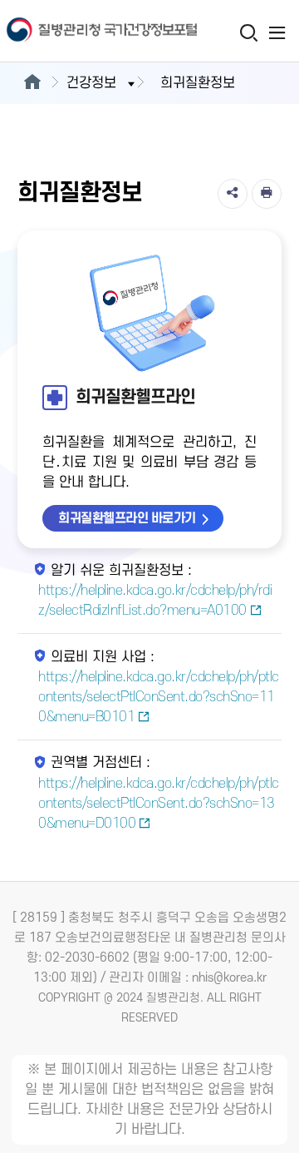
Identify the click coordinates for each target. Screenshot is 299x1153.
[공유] (233, 194)
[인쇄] (267, 194)
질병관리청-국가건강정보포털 (75, 31)
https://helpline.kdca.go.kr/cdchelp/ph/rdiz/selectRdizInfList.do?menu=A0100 (155, 600)
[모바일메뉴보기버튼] (277, 32)
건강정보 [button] (91, 83)
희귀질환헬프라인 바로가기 (127, 518)
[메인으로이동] (32, 83)
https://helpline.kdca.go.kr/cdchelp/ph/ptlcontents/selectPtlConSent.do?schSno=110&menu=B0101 (158, 697)
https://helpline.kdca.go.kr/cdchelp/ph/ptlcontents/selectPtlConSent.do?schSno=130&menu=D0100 (158, 803)
